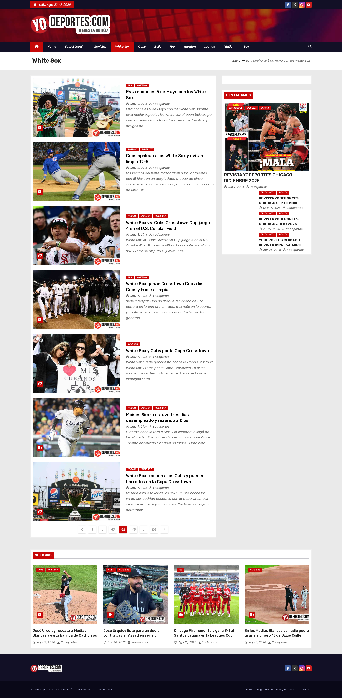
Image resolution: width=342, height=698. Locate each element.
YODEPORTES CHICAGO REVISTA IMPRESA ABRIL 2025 (280, 245)
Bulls (157, 47)
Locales (132, 216)
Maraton (190, 47)
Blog (259, 689)
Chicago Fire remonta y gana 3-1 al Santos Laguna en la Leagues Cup (204, 633)
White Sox (122, 47)
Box (246, 47)
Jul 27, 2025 (272, 229)
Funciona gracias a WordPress (50, 689)
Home (52, 47)
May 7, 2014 (139, 296)
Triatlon (228, 47)
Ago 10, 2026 (187, 642)
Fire (172, 47)
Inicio (236, 60)
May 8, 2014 (139, 168)
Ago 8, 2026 (258, 642)
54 (154, 529)
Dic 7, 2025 (236, 187)
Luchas (209, 47)
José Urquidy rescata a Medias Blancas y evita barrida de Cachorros (65, 633)
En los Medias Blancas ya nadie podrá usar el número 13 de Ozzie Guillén (277, 633)
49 (133, 529)
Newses (86, 689)
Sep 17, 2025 (272, 208)
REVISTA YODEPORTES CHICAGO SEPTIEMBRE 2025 (279, 203)
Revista (265, 107)
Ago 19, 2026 (46, 642)
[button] (310, 46)
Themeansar (104, 689)
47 (113, 529)
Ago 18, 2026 (117, 642)
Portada (132, 149)
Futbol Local (74, 47)
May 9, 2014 (139, 104)
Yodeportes (161, 104)
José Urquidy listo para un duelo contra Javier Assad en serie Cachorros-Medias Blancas (131, 635)
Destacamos (235, 107)
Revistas (100, 47)
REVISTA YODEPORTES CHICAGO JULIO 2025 (279, 221)
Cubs (142, 47)
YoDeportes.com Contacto (293, 689)
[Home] (36, 47)
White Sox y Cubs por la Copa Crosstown (167, 350)
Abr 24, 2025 (272, 250)
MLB (130, 85)
